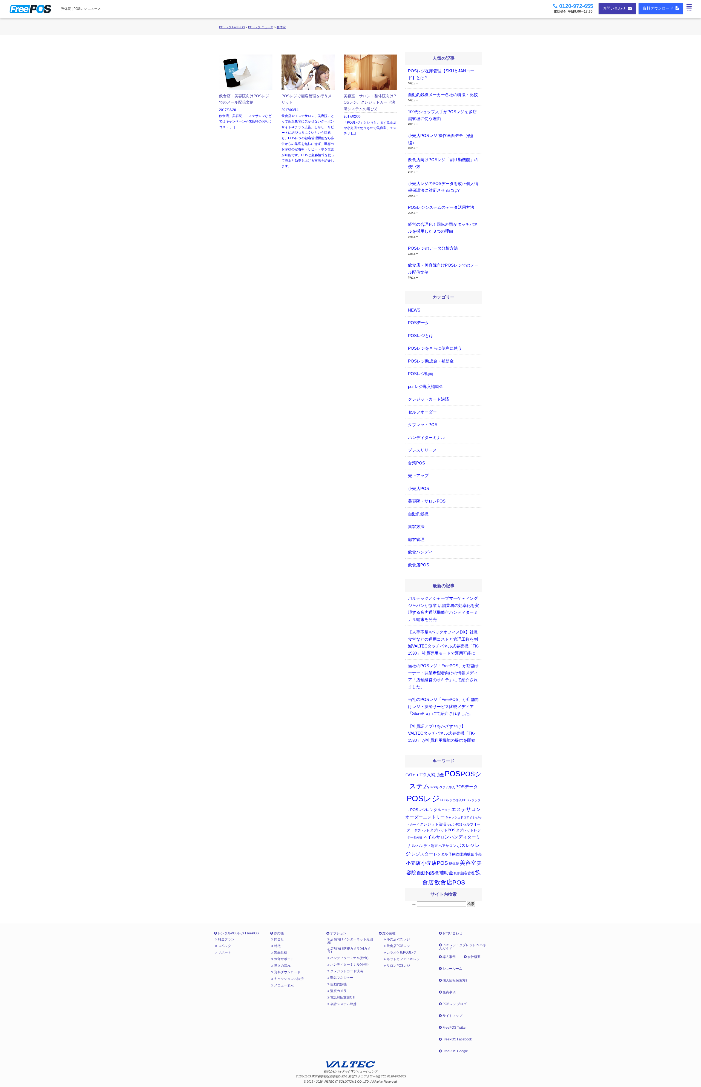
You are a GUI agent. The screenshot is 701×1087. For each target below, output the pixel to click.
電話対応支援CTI (342, 997)
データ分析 (414, 837)
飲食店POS (418, 565)
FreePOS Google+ (456, 1051)
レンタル (441, 854)
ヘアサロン (447, 846)
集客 (457, 873)
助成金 (468, 854)
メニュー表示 (283, 985)
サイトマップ (452, 1015)
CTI (415, 775)
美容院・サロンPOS (427, 501)
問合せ (278, 939)
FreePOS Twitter (454, 1027)
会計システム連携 (343, 1004)
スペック (224, 946)
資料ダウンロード (659, 8)
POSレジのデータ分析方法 (433, 248)
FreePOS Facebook (457, 1039)
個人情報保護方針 (455, 980)
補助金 (446, 872)
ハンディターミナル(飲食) (349, 958)
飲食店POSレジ (398, 946)
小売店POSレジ (398, 939)
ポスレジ (465, 845)
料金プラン (225, 939)
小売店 (413, 863)
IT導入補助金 (431, 774)
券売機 (278, 933)
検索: (414, 904)
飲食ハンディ (420, 552)
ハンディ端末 (427, 846)
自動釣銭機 (418, 514)
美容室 (468, 863)
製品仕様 (280, 952)
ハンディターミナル (426, 437)
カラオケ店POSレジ (401, 952)
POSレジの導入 (451, 800)
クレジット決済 (433, 824)
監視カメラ (338, 990)
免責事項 (449, 992)
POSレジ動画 (420, 373)
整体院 (281, 27)
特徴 (277, 946)
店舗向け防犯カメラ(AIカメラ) (348, 950)
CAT (409, 775)
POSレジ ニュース (260, 27)
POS (452, 773)
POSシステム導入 (442, 787)
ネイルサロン (436, 837)
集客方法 (416, 526)
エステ (446, 810)
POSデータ (418, 322)
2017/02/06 (370, 115)
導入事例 (449, 956)
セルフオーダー (422, 412)
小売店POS (418, 488)
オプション (337, 933)
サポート (224, 952)
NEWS (414, 310)
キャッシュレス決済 (288, 978)
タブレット (421, 830)
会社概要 (474, 956)
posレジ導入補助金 (425, 386)
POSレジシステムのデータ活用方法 (441, 207)
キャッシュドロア (457, 817)
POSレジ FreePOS (232, 27)
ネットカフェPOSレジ (403, 959)
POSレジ (423, 798)
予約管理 (456, 854)
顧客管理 (416, 539)
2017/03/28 (245, 111)
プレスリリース (422, 450)
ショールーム (452, 968)
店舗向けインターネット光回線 (350, 941)
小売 (478, 854)
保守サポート (283, 959)
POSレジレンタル (425, 810)
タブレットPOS (422, 424)
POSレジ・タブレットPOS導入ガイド (462, 946)
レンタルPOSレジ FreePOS (238, 933)
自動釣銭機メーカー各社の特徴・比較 (443, 94)
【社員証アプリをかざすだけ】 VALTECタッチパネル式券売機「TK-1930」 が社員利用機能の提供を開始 (441, 733)
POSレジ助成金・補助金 (431, 361)
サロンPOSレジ (398, 965)
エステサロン (466, 809)
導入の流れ (282, 965)
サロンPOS (454, 824)
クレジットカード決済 (428, 399)
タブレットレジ (468, 830)
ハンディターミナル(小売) (349, 964)
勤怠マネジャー (341, 977)
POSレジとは (420, 335)
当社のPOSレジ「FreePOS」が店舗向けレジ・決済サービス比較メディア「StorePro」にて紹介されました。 (443, 706)
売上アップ (418, 475)
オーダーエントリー (425, 817)
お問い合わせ (615, 8)
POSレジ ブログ (454, 1004)
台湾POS (416, 463)
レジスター (422, 854)
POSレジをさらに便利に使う (435, 348)
